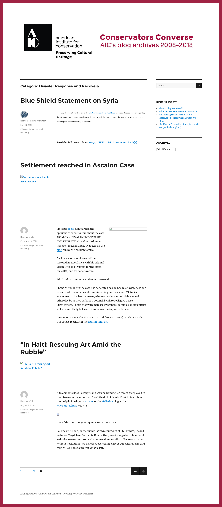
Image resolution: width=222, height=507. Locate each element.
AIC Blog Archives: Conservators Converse (40, 494)
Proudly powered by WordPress (78, 494)
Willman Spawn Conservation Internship (178, 111)
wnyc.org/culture (67, 405)
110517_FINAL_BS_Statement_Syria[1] (113, 142)
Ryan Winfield (27, 237)
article (89, 401)
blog (59, 249)
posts (71, 228)
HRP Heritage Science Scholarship (175, 114)
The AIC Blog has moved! (171, 108)
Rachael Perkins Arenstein (33, 121)
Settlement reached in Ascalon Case (77, 165)
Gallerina (107, 401)
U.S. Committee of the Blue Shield (102, 113)
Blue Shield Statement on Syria (69, 100)
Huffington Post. (98, 321)
